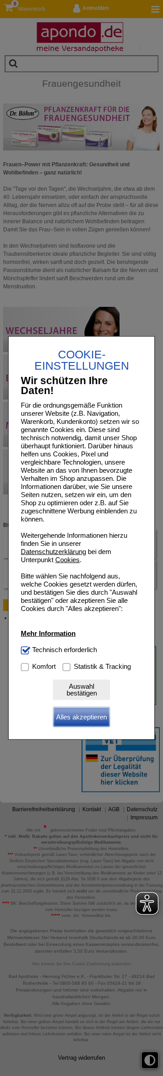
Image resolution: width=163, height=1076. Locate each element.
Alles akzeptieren (81, 717)
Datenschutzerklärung (53, 551)
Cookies (67, 560)
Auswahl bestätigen (82, 689)
